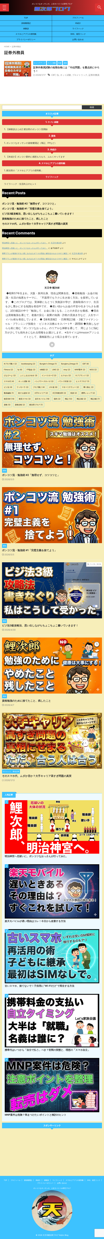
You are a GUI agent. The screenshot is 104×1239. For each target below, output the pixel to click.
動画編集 (9, 393)
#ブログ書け (10, 364)
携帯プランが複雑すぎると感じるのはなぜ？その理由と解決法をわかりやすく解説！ (35, 253)
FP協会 (31, 369)
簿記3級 (95, 399)
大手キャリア (41, 393)
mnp (67, 369)
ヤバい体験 (53, 122)
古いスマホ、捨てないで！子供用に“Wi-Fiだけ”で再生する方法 (39, 985)
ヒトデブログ (82, 381)
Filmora (8, 369)
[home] (52, 344)
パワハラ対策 (65, 381)
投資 (73, 393)
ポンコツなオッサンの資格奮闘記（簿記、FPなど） (31, 143)
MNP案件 (80, 369)
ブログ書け (39, 387)
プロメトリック (79, 75)
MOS (93, 369)
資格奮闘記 (26, 23)
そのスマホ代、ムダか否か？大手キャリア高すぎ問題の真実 (35, 223)
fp (58, 75)
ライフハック (78, 28)
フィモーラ (22, 387)
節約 (57, 399)
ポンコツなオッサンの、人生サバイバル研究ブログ (52, 1188)
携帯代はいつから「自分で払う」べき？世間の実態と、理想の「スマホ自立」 (47, 1049)
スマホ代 (9, 381)
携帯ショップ (88, 393)
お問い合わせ (78, 39)
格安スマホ (25, 399)
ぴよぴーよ (10, 375)
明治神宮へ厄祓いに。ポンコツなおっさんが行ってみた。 (25, 243)
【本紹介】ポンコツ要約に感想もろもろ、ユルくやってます (35, 156)
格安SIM (9, 399)
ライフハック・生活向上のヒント (20, 184)
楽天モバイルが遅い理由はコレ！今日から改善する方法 (35, 921)
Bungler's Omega (48, 364)
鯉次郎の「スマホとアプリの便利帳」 (24, 170)
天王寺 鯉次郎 (56, 243)
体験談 (26, 28)
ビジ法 (8, 387)
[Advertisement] (52, 1150)
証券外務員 (94, 75)
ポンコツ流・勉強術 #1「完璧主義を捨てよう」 (28, 208)
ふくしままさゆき (28, 375)
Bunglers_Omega (69, 364)
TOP (26, 18)
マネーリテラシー (70, 387)
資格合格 (20, 405)
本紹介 (78, 23)
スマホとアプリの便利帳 (26, 34)
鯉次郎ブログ (36, 405)
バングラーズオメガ (44, 381)
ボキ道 (53, 387)
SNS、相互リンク (78, 34)
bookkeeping (28, 364)
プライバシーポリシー (26, 39)
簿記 (68, 399)
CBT (53, 75)
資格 (53, 135)
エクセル (66, 375)
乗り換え (88, 387)
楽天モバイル (42, 399)
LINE (55, 369)
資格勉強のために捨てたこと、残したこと (25, 218)
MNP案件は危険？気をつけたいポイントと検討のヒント (35, 1114)
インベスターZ (49, 375)
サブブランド (82, 375)
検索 (92, 107)
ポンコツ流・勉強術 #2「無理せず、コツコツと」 (29, 203)
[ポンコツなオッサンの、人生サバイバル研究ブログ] (52, 10)
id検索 (44, 369)
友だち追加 (24, 393)
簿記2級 (81, 399)
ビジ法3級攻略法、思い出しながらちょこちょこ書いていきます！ (38, 213)
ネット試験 (65, 75)
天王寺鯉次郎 (59, 393)
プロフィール (78, 17)
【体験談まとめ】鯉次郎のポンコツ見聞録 (27, 129)
